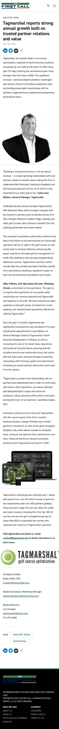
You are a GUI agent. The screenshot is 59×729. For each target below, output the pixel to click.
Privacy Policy (38, 715)
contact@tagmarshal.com (16, 538)
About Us (7, 711)
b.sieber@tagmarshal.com (16, 582)
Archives (7, 722)
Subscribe (36, 711)
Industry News (11, 18)
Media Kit (7, 715)
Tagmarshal (20, 641)
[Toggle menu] (54, 6)
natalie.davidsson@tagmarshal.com (21, 596)
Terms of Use (37, 718)
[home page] (15, 6)
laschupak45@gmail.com (15, 613)
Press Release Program (15, 718)
